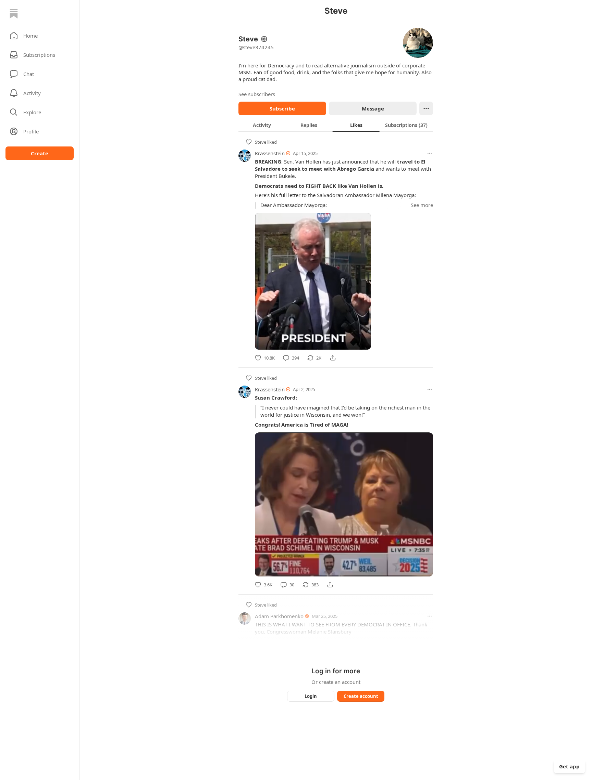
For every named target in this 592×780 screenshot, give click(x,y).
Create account (361, 696)
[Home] (13, 13)
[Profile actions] (426, 108)
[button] (39, 35)
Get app (569, 766)
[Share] (332, 357)
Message (373, 108)
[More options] (429, 153)
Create (39, 153)
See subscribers (256, 94)
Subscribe (282, 108)
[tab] (261, 125)
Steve (260, 142)
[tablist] (335, 125)
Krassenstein (270, 153)
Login (311, 696)
